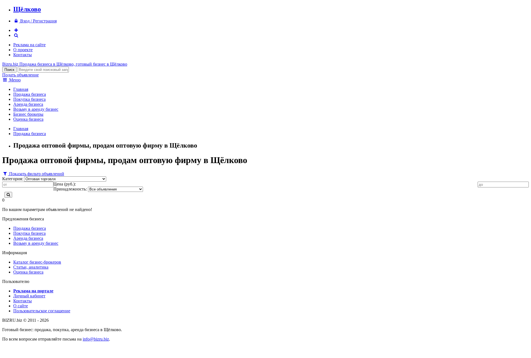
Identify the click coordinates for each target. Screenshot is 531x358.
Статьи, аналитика (30, 267)
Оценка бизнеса (28, 119)
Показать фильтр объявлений (36, 173)
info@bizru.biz (96, 339)
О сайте (20, 305)
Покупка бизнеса (29, 99)
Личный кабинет (29, 295)
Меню (14, 80)
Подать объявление (20, 75)
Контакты (22, 54)
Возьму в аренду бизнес (35, 109)
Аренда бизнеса (28, 104)
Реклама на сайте (29, 44)
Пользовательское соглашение (41, 310)
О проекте (23, 49)
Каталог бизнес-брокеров (37, 262)
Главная (20, 89)
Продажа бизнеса (29, 94)
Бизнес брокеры (28, 114)
